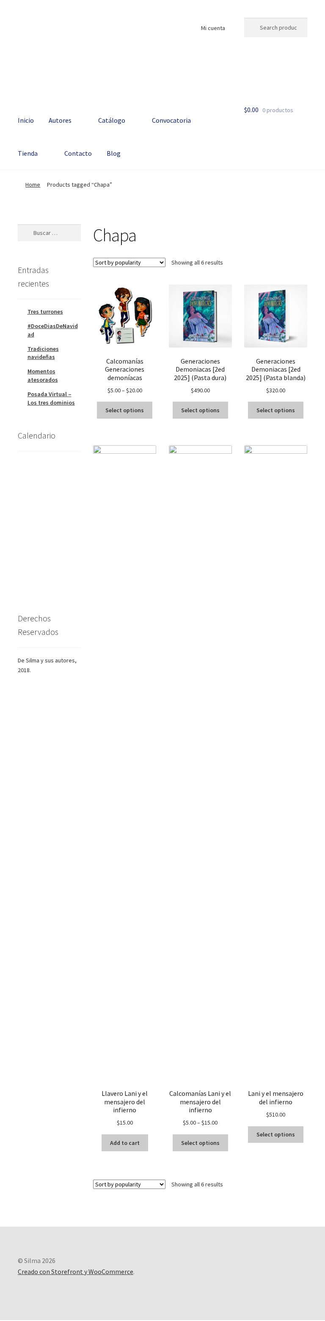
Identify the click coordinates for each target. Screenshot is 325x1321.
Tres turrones (45, 311)
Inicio (26, 120)
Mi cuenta (213, 28)
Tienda (28, 153)
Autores (60, 120)
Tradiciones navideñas (43, 353)
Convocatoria (171, 120)
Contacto (78, 153)
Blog (114, 153)
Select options (124, 410)
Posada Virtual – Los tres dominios (51, 398)
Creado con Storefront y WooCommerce (75, 1271)
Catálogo (111, 120)
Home (32, 184)
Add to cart (125, 1143)
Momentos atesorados (43, 375)
